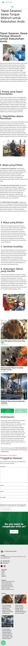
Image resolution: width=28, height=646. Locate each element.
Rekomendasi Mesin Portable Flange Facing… (12, 368)
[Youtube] (4, 566)
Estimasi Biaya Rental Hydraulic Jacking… (13, 402)
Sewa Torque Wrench (11, 455)
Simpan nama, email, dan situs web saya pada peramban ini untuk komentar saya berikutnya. (13, 505)
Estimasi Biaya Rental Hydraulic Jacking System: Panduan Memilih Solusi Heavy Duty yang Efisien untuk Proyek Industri (7, 633)
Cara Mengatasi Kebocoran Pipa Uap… (13, 342)
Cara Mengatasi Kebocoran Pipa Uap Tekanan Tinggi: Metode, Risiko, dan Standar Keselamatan (7, 609)
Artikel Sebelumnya (8, 410)
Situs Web (3, 497)
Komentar (3, 466)
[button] (3, 642)
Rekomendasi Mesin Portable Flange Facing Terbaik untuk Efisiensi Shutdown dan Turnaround (20, 609)
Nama (2, 485)
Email (2, 491)
